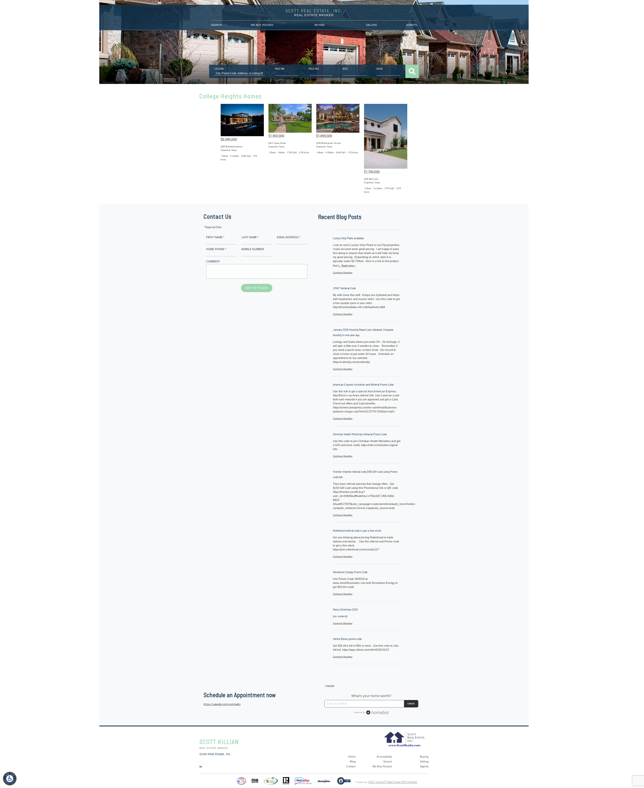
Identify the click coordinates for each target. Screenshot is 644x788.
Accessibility (384, 756)
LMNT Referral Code (344, 288)
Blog (353, 761)
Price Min (279, 68)
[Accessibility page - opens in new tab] (343, 782)
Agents (411, 25)
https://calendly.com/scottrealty (222, 704)
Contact (350, 766)
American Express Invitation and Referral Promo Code (363, 384)
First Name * (215, 237)
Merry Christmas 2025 (345, 609)
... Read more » (347, 265)
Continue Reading (342, 272)
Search (216, 25)
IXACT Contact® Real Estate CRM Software (392, 782)
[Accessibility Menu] (9, 778)
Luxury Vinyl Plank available (348, 238)
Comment (213, 261)
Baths (380, 68)
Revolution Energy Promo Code (350, 572)
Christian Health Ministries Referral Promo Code (360, 434)
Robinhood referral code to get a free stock (357, 530)
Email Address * (288, 237)
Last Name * (250, 237)
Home (352, 756)
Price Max (314, 68)
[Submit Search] (412, 71)
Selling (371, 25)
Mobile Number (252, 249)
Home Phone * (216, 249)
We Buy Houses (262, 25)
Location (219, 68)
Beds (345, 68)
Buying (320, 25)
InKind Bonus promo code (347, 639)
